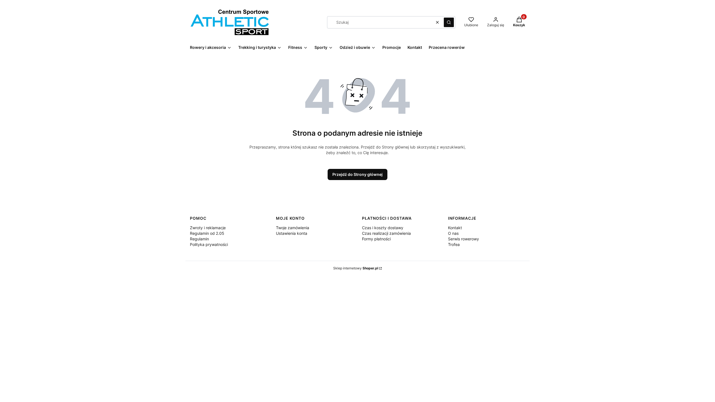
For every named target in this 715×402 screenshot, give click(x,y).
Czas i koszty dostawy (382, 227)
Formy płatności (376, 238)
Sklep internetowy (355, 268)
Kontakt (455, 227)
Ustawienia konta (291, 233)
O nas (453, 233)
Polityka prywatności (209, 244)
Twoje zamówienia (292, 227)
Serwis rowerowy (463, 238)
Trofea (454, 244)
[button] (449, 22)
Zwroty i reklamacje (208, 227)
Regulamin (199, 238)
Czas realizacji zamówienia (386, 233)
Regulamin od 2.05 (207, 233)
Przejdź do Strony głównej (357, 174)
